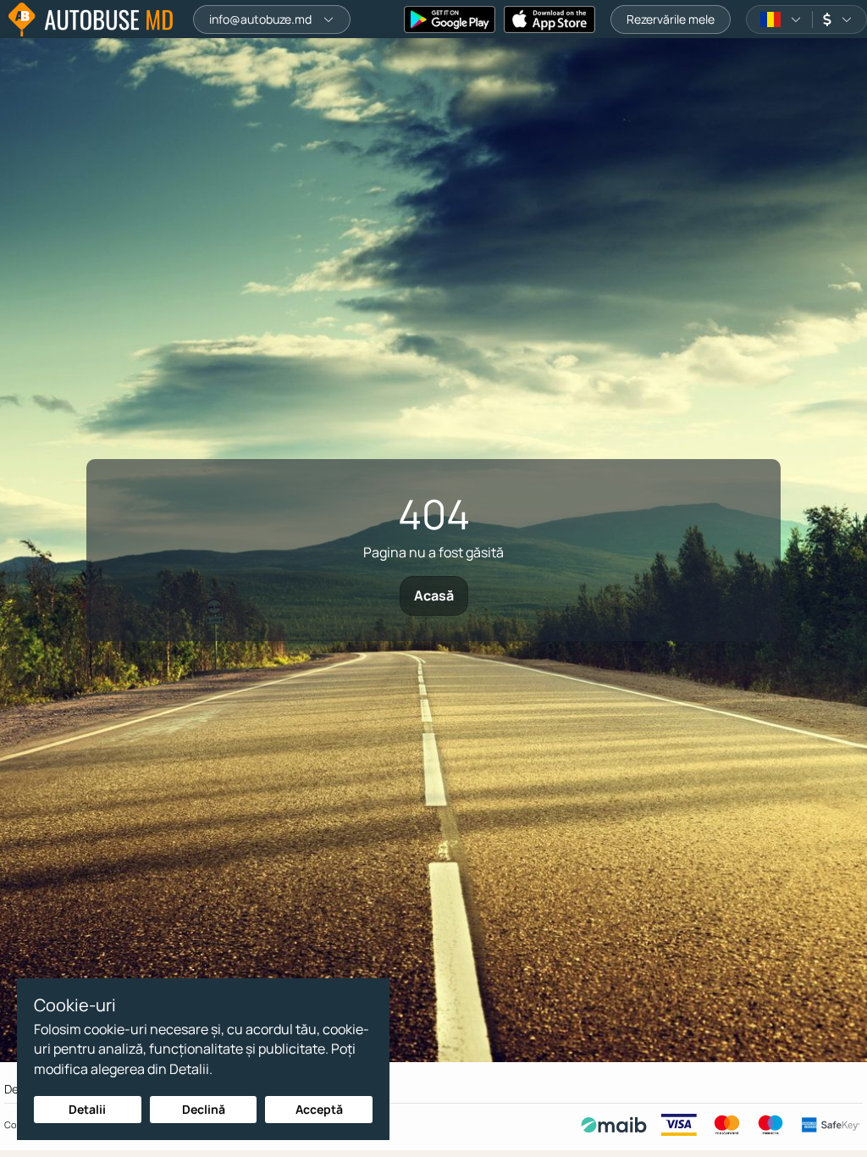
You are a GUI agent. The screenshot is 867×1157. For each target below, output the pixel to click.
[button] (781, 19)
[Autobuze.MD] (90, 19)
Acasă (434, 595)
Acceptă (319, 1109)
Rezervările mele (671, 19)
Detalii (87, 1109)
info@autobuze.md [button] (260, 19)
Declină (203, 1109)
